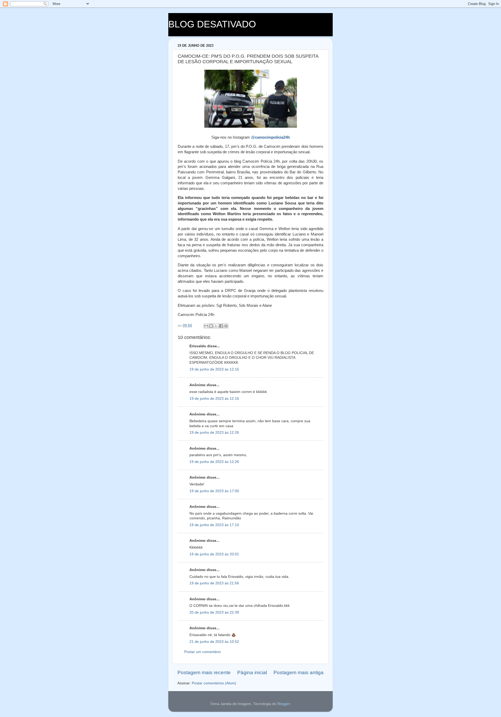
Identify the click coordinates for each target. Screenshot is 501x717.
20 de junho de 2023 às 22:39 (214, 612)
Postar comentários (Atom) (214, 683)
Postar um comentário (202, 652)
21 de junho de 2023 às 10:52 (214, 642)
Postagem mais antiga (298, 672)
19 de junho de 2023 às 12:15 (214, 369)
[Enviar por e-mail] (206, 325)
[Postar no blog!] (211, 325)
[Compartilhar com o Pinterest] (226, 325)
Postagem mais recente (204, 672)
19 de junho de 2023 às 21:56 (214, 583)
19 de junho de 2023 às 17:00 (214, 491)
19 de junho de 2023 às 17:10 (214, 525)
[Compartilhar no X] (216, 325)
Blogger (283, 704)
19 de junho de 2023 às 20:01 (214, 554)
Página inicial (252, 672)
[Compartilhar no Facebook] (221, 325)
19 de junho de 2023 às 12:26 (214, 432)
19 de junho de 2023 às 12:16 (214, 399)
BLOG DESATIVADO (212, 24)
